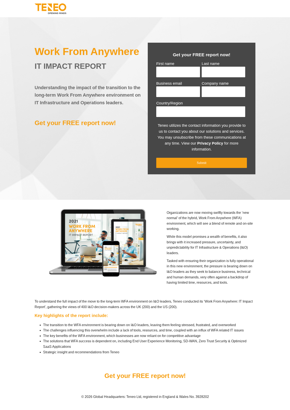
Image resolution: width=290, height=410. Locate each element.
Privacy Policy (210, 143)
